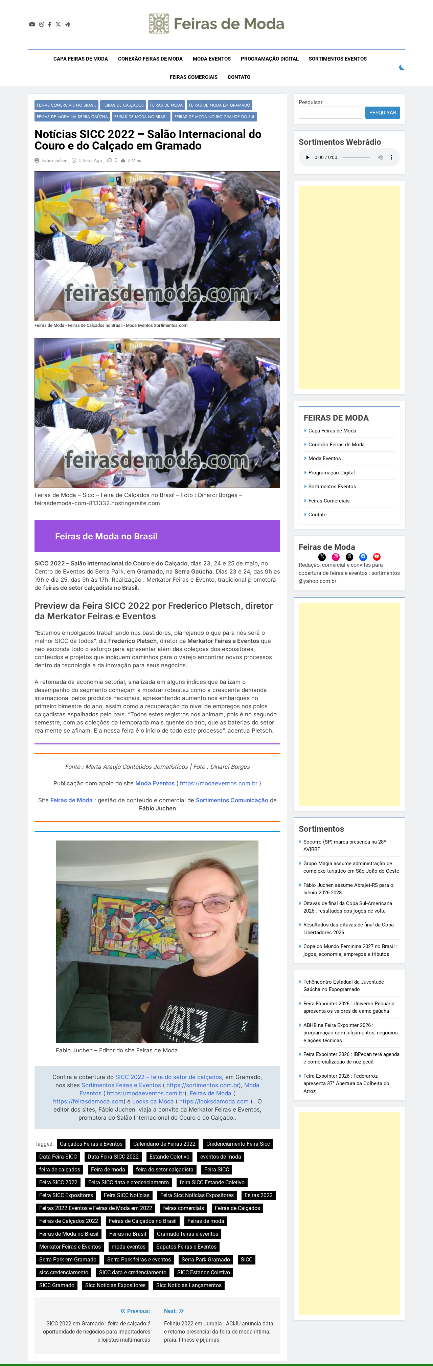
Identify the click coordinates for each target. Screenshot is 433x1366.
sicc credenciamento (63, 1272)
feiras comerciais (183, 1208)
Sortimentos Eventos (338, 59)
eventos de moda (220, 1157)
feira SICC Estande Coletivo (212, 1182)
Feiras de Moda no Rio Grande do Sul (215, 116)
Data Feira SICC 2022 (113, 1157)
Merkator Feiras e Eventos (70, 1247)
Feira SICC (216, 1169)
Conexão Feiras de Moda (150, 59)
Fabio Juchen (54, 160)
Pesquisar (310, 102)
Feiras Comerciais (194, 77)
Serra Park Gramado (206, 1259)
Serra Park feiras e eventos (139, 1259)
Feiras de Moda (166, 105)
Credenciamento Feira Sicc (238, 1144)
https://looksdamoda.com (214, 1101)
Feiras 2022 (259, 1195)
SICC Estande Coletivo (203, 1272)
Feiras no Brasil (127, 1234)
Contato (239, 77)
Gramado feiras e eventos (187, 1234)
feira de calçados (59, 1169)
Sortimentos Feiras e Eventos (121, 1085)
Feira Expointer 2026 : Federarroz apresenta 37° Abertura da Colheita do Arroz (346, 1083)
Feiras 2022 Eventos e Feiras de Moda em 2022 (95, 1208)
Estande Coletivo (169, 1157)
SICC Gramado (56, 1285)
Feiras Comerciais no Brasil (66, 105)
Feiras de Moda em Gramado (219, 105)
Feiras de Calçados (123, 105)
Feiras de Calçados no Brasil (143, 1221)
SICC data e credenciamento (132, 1272)
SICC (246, 1259)
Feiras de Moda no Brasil (141, 116)
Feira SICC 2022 (58, 1182)
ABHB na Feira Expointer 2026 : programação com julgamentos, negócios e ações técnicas (350, 1033)
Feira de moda (108, 1169)
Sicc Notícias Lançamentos (189, 1285)
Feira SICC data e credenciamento (128, 1182)
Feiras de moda (205, 1221)
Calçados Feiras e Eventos (91, 1144)
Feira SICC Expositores (66, 1195)
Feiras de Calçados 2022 (68, 1221)
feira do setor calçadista (164, 1169)
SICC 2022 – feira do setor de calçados (168, 1077)
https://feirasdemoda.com (88, 1101)
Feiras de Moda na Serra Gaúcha (72, 116)
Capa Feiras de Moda (80, 59)
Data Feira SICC (58, 1157)
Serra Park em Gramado (67, 1259)
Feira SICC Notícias (127, 1195)
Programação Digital (270, 59)
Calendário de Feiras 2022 (164, 1144)
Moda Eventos (212, 59)
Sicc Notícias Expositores (115, 1285)
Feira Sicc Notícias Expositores (197, 1195)
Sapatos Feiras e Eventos (186, 1247)
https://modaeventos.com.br (218, 783)
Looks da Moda (153, 1101)
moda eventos (128, 1247)
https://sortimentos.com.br (202, 1085)
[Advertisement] (349, 287)
